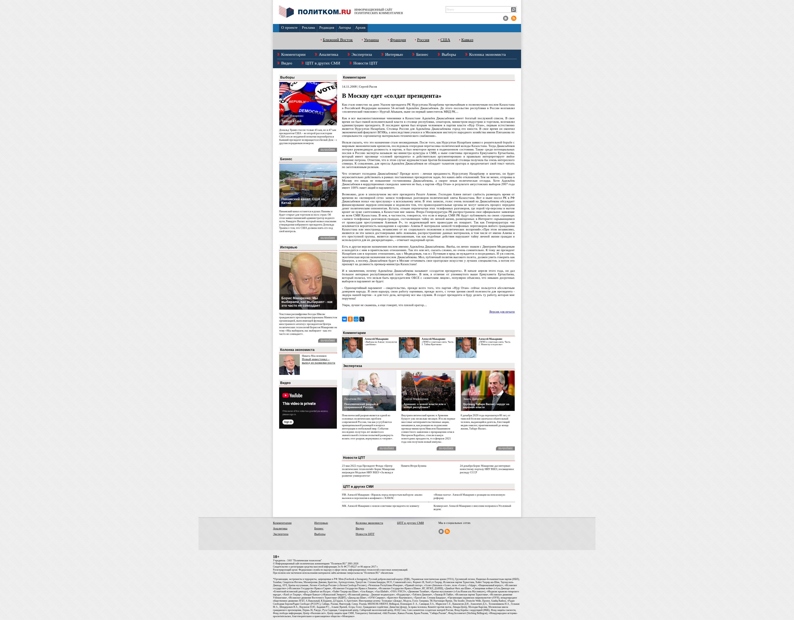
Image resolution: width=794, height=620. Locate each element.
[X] (361, 319)
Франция (398, 39)
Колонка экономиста (487, 54)
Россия (423, 39)
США (445, 39)
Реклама (308, 27)
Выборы (449, 54)
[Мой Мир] (356, 319)
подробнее (327, 149)
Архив (360, 27)
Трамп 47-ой (291, 121)
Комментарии (293, 54)
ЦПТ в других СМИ (322, 63)
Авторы (344, 27)
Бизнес (422, 54)
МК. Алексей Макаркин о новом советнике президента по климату (380, 505)
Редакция (326, 27)
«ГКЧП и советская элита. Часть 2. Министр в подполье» (494, 343)
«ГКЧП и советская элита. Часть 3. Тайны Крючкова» (437, 343)
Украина (371, 39)
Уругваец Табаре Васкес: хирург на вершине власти (486, 406)
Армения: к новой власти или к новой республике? (425, 406)
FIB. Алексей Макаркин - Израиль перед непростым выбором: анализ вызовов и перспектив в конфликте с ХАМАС (382, 496)
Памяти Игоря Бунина (413, 465)
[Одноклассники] (350, 319)
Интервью (394, 54)
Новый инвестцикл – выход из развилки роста (318, 361)
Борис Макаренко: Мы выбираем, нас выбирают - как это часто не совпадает (306, 301)
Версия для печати (502, 311)
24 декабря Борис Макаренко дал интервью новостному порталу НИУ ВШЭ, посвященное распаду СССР (487, 469)
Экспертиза (362, 54)
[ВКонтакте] (344, 319)
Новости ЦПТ (365, 63)
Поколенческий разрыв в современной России (361, 406)
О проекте (289, 27)
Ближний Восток (338, 39)
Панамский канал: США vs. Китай (303, 201)
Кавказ (467, 39)
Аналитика (328, 54)
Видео (286, 63)
